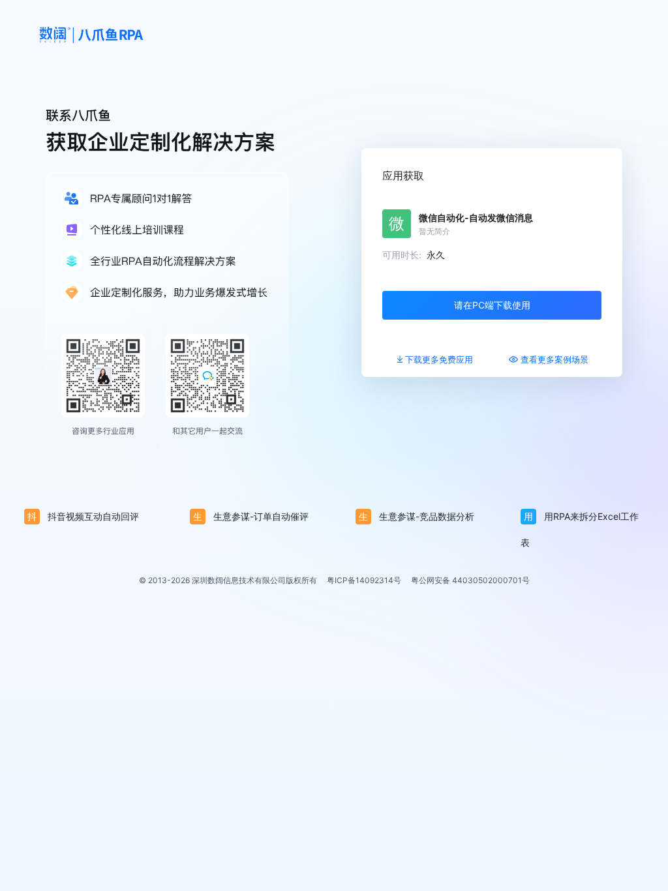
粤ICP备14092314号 (364, 580)
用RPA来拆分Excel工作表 (580, 520)
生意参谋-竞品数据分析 (416, 516)
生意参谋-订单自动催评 (251, 516)
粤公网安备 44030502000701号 (470, 580)
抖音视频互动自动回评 (83, 516)
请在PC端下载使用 (492, 304)
